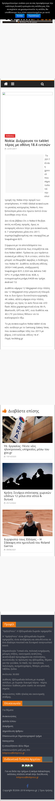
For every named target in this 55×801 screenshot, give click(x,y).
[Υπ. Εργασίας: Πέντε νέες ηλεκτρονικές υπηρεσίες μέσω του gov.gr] (27, 418)
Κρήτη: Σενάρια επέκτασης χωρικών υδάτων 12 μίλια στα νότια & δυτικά (27, 496)
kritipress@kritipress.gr (13, 752)
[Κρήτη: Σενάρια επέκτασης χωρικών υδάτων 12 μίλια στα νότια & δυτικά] (27, 464)
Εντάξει (20, 16)
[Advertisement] (27, 51)
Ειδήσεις (10, 136)
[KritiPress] (5, 84)
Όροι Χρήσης (46, 790)
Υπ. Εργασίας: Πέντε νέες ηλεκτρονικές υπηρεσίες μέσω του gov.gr (26, 449)
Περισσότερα (33, 16)
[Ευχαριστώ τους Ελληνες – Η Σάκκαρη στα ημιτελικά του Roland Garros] (27, 511)
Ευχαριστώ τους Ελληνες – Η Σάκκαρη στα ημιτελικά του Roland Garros (27, 542)
